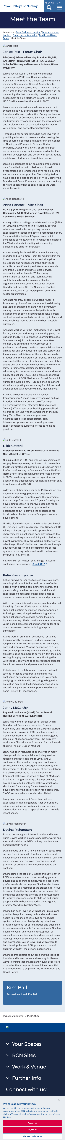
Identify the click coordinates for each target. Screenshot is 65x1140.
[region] (32, 1118)
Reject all (32, 1129)
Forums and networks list (25, 35)
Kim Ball (33, 994)
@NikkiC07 (38, 564)
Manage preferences (32, 1136)
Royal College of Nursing (28, 32)
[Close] (59, 1099)
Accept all (32, 1123)
